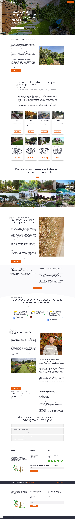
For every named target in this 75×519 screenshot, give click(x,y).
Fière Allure (28, 482)
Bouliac (16, 457)
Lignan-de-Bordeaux (14, 459)
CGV (63, 482)
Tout (37, 177)
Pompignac (25, 459)
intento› (32, 482)
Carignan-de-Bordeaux (15, 458)
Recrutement (13, 463)
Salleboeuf (13, 460)
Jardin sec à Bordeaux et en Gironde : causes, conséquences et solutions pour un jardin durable (51, 235)
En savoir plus (16, 70)
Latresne (23, 458)
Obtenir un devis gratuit (17, 28)
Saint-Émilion (17, 460)
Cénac (21, 458)
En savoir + (17, 131)
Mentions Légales (59, 482)
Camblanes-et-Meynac (22, 457)
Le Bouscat (21, 459)
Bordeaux (13, 457)
